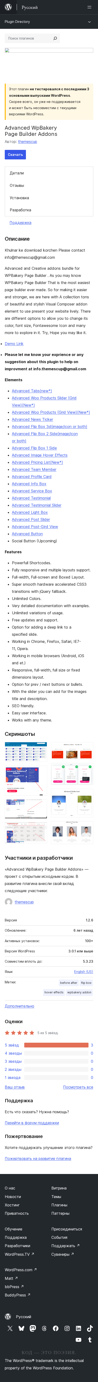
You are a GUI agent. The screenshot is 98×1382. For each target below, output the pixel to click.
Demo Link (14, 343)
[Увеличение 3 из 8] (40, 805)
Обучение (13, 1229)
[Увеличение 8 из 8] (86, 827)
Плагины (59, 1205)
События (59, 1237)
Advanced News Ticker (32, 419)
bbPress (14, 1286)
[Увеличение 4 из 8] (40, 828)
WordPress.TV (19, 1254)
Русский (23, 1316)
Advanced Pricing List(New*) (37, 462)
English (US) (83, 972)
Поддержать (65, 1245)
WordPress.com (21, 1269)
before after (68, 983)
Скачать (15, 154)
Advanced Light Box (30, 512)
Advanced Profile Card (32, 476)
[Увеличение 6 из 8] (86, 769)
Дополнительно (19, 1006)
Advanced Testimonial (31, 498)
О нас (10, 1188)
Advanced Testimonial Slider (36, 505)
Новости (13, 1196)
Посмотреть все (78, 1087)
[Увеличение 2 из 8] (40, 772)
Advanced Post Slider (31, 519)
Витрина (59, 1188)
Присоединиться (66, 1229)
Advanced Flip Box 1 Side (34, 448)
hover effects (54, 992)
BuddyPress (18, 1295)
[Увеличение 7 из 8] (86, 795)
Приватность (17, 1213)
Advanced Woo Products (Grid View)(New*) (51, 412)
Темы (56, 1196)
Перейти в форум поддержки (32, 1122)
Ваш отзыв (15, 1087)
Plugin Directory (17, 22)
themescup (27, 141)
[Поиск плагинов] (55, 38)
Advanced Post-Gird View (35, 526)
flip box (86, 983)
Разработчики (17, 1245)
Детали (17, 173)
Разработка (20, 210)
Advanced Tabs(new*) (32, 390)
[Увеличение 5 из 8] (86, 748)
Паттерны (60, 1213)
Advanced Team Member (34, 469)
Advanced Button (27, 533)
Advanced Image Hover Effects (40, 455)
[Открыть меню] (90, 7)
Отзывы (17, 185)
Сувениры (62, 1254)
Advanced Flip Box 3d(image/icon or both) (49, 426)
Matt (11, 1278)
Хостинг (12, 1205)
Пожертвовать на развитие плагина (38, 1158)
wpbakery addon (79, 992)
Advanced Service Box (32, 490)
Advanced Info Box (29, 483)
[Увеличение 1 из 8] (40, 748)
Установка (19, 197)
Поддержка (20, 222)
